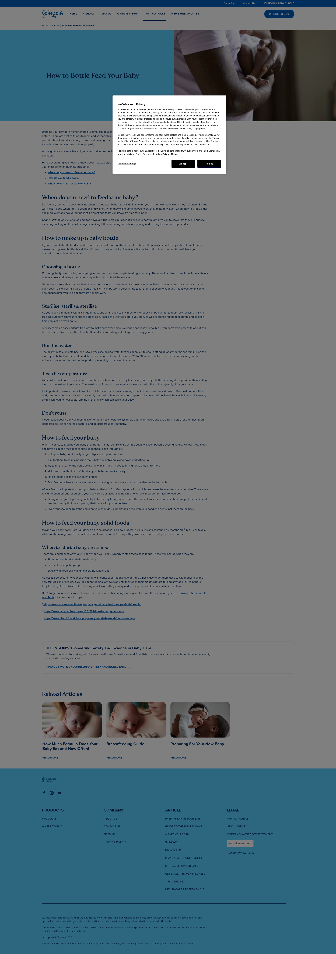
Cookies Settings (127, 163)
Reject (209, 164)
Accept (183, 164)
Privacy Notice (170, 154)
